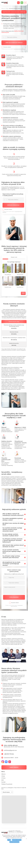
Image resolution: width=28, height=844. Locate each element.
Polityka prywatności (14, 842)
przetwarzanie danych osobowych (17, 606)
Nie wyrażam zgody (16, 839)
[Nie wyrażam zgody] (26, 838)
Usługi (7, 8)
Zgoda (9, 839)
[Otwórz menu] (25, 2)
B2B (2, 780)
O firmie (3, 778)
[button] (23, 293)
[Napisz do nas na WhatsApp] (21, 2)
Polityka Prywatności (6, 784)
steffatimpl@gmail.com (10, 750)
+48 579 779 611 (9, 754)
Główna (3, 8)
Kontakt (3, 782)
